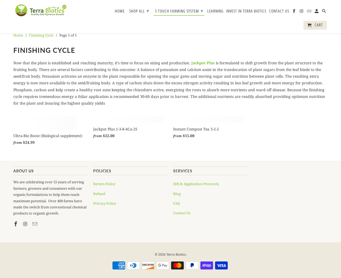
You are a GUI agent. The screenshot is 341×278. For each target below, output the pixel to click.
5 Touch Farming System (179, 10)
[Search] (324, 12)
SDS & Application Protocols (196, 183)
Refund (99, 193)
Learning (215, 11)
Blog (177, 193)
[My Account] (317, 12)
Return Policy (104, 183)
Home (120, 11)
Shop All (139, 10)
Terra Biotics (176, 254)
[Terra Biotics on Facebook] (294, 12)
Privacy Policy (104, 203)
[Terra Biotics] (40, 10)
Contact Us (279, 11)
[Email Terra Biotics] (309, 12)
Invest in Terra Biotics (246, 11)
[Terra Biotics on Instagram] (301, 12)
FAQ (176, 203)
